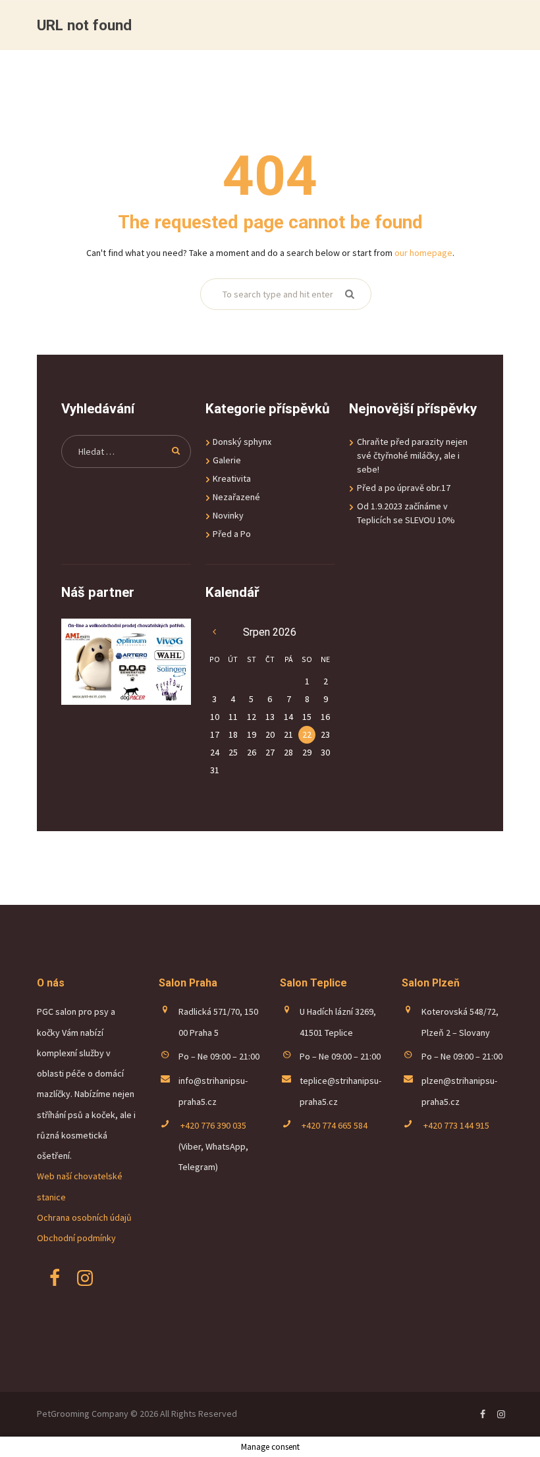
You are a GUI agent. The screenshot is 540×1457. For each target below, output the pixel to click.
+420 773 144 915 (455, 1125)
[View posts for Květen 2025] (214, 632)
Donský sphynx (242, 441)
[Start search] (348, 294)
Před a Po (232, 534)
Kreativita (232, 478)
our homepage (423, 253)
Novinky (228, 515)
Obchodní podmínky (76, 1238)
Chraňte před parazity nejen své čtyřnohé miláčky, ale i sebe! (412, 455)
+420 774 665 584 (333, 1125)
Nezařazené (236, 497)
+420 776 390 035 (212, 1125)
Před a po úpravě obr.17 (403, 488)
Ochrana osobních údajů (84, 1217)
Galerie (227, 460)
